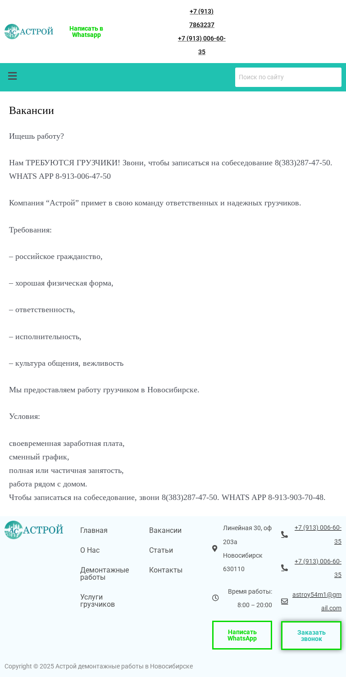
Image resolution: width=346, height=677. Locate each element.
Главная (94, 530)
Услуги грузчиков (97, 601)
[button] (12, 76)
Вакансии (165, 530)
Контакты (165, 570)
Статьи (161, 550)
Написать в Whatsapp (86, 31)
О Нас (90, 550)
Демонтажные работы (104, 574)
